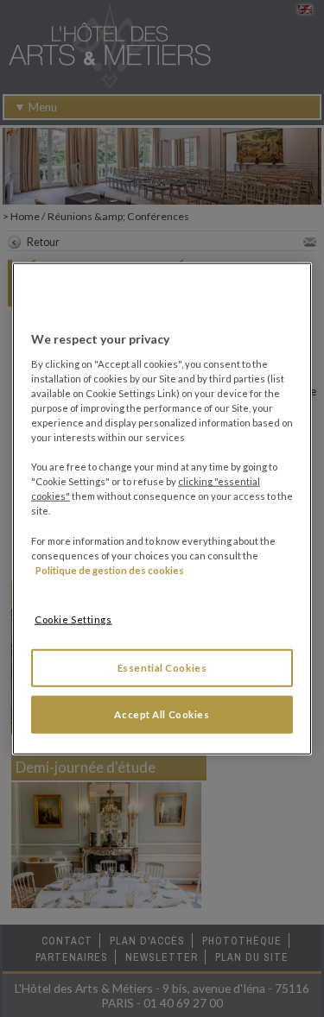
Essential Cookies (162, 667)
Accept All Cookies (161, 713)
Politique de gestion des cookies (109, 569)
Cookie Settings (73, 618)
